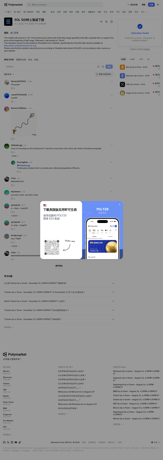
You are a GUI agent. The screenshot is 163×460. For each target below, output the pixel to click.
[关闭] (119, 204)
